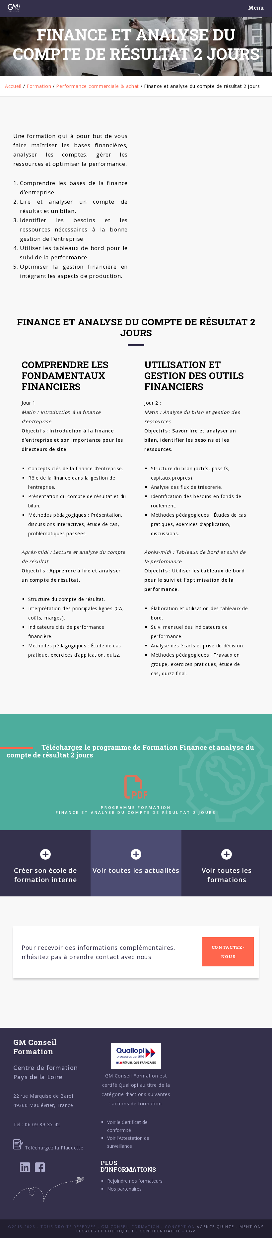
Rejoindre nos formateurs (135, 1181)
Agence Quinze (215, 1226)
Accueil (13, 86)
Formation (39, 86)
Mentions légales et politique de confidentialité (170, 1228)
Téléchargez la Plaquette (53, 1147)
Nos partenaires (124, 1189)
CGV (191, 1230)
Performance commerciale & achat (97, 86)
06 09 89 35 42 (42, 1124)
